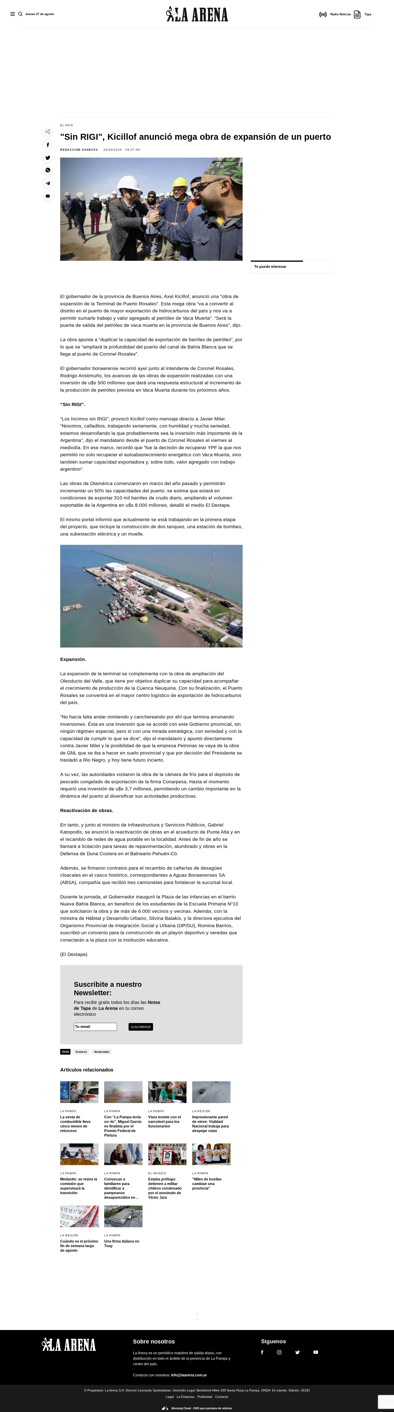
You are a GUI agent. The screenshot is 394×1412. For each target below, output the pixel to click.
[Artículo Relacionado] (79, 1092)
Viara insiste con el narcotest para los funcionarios (164, 1121)
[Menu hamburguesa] (12, 14)
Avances (81, 1051)
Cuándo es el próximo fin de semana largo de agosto (79, 1245)
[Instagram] (279, 1353)
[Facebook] (262, 1353)
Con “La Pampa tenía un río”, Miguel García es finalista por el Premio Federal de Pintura (122, 1126)
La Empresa (185, 1397)
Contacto (221, 1397)
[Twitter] (297, 1353)
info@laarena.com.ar (189, 1375)
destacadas (101, 1051)
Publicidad (204, 1397)
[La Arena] (197, 14)
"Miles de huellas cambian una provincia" (207, 1183)
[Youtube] (316, 1353)
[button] (48, 145)
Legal (170, 1397)
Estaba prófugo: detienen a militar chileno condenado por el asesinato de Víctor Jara (165, 1188)
